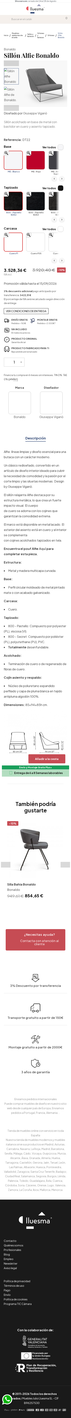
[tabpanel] (35, 860)
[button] (35, 940)
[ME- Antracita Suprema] (57, 160)
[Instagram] (44, 1314)
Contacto (10, 1240)
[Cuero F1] (13, 242)
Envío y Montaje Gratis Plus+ (35, 767)
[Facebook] (18, 1314)
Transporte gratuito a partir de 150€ (35, 1018)
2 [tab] (34, 906)
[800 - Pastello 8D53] (35, 201)
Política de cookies (15, 1299)
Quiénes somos (13, 1245)
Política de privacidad (17, 1281)
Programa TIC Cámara (18, 1303)
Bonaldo (10, 49)
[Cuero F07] (57, 242)
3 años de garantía (35, 1072)
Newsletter (10, 1263)
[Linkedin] (35, 1314)
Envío (7, 1294)
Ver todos (49, 147)
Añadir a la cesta (47, 759)
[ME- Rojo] (35, 160)
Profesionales (12, 1249)
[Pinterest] (27, 1314)
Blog (7, 1254)
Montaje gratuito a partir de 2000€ (35, 1047)
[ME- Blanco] (13, 160)
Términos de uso (14, 1285)
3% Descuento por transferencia (35, 986)
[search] (8, 19)
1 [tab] (30, 906)
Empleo (8, 1259)
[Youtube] (52, 1314)
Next (11, 108)
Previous (11, 63)
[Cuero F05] (35, 242)
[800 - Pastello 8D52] (13, 201)
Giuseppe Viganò (35, 113)
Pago (7, 1290)
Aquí (42, 549)
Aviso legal (10, 1268)
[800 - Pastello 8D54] (57, 201)
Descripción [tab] (35, 438)
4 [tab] (41, 906)
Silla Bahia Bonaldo (21, 884)
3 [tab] (37, 906)
